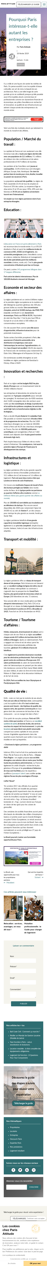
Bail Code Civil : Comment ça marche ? (25, 1032)
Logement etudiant (17, 1151)
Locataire (13, 1131)
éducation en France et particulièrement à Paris (23, 244)
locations (7, 729)
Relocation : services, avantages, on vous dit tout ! (13, 927)
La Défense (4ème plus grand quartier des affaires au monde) (23, 495)
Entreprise (20, 64)
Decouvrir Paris (16, 1139)
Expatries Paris (15, 1143)
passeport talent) (19, 773)
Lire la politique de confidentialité (14, 1255)
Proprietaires (15, 1127)
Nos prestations (16, 1147)
